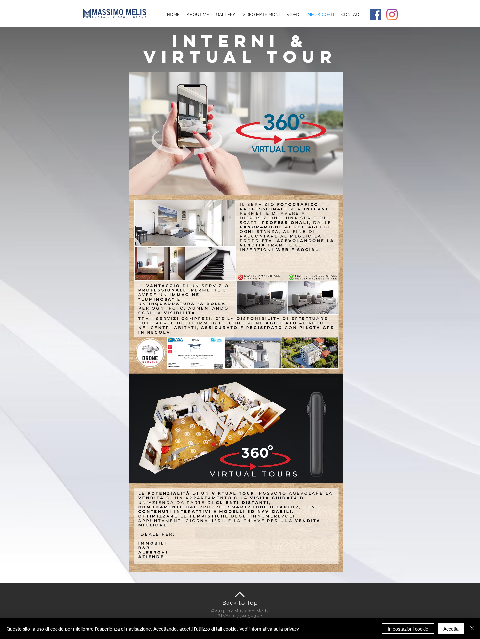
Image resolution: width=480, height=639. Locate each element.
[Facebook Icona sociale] (375, 14)
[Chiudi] (472, 628)
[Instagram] (392, 14)
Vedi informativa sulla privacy (269, 628)
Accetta (451, 628)
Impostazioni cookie (408, 628)
